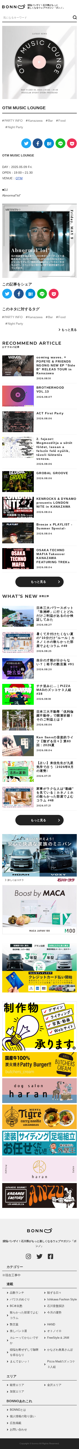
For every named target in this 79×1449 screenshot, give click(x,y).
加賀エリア (17, 1391)
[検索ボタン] (74, 17)
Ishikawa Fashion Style (62, 1299)
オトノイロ (54, 1331)
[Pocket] (72, 143)
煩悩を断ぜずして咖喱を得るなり (24, 1352)
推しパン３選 (18, 1331)
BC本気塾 (16, 1306)
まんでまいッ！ (20, 1361)
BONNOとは (18, 1409)
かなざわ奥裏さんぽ (60, 1349)
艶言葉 (14, 1324)
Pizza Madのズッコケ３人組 (61, 1364)
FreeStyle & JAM (58, 1337)
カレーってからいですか (24, 1340)
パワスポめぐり (20, 1299)
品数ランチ (17, 1292)
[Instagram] (28, 1256)
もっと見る (69, 329)
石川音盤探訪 (55, 1306)
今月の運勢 (54, 1312)
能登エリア (17, 1385)
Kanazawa (35, 120)
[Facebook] (38, 143)
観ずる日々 (54, 1292)
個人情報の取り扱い (23, 1416)
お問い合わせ (18, 1429)
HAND (51, 1324)
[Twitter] (26, 143)
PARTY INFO (13, 120)
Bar (50, 120)
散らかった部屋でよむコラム (24, 1315)
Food (62, 120)
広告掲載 (15, 1423)
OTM (19, 178)
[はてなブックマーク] (49, 143)
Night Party (15, 127)
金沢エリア (54, 1385)
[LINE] (60, 143)
